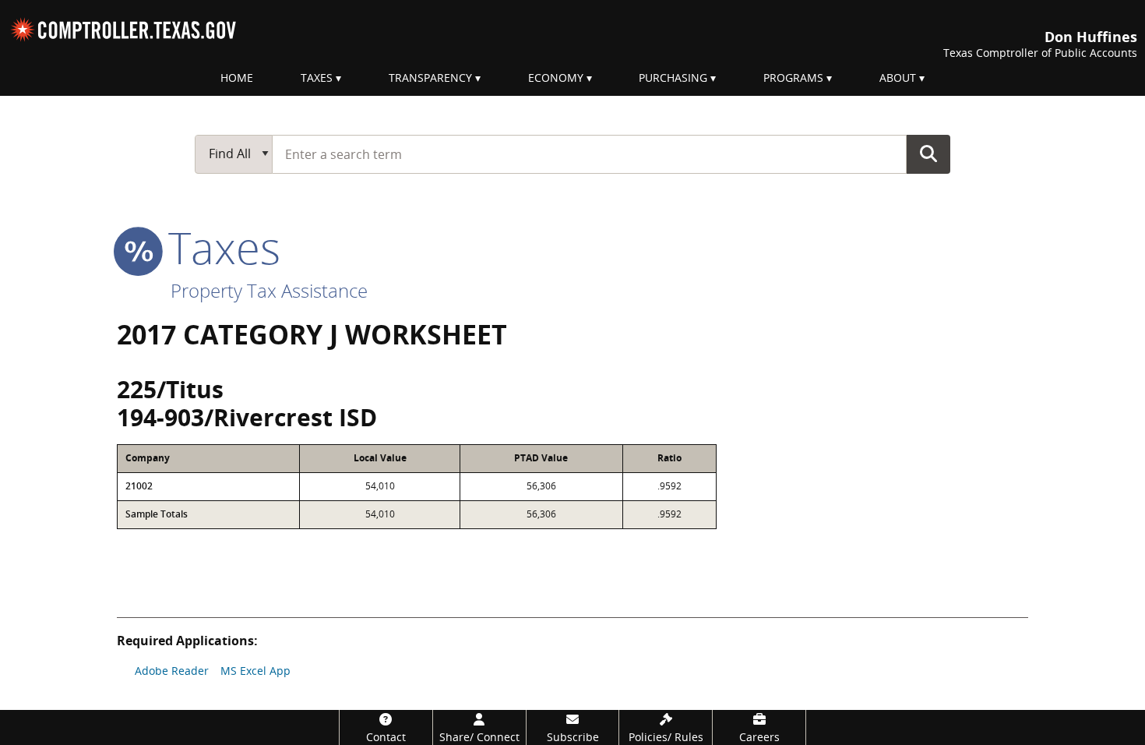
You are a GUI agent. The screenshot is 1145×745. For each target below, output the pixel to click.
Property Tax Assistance (269, 290)
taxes (218, 247)
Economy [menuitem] (555, 77)
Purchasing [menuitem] (673, 77)
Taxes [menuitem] (317, 77)
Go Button (928, 153)
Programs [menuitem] (793, 77)
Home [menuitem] (236, 77)
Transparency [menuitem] (430, 77)
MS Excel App (255, 670)
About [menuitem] (897, 77)
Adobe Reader (172, 670)
